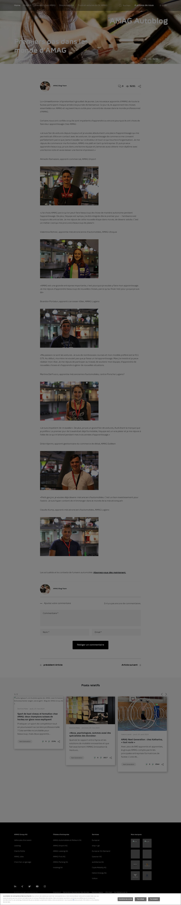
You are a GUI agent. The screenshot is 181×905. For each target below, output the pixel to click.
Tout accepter (154, 899)
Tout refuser (140, 899)
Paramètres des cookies (125, 899)
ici (73, 900)
